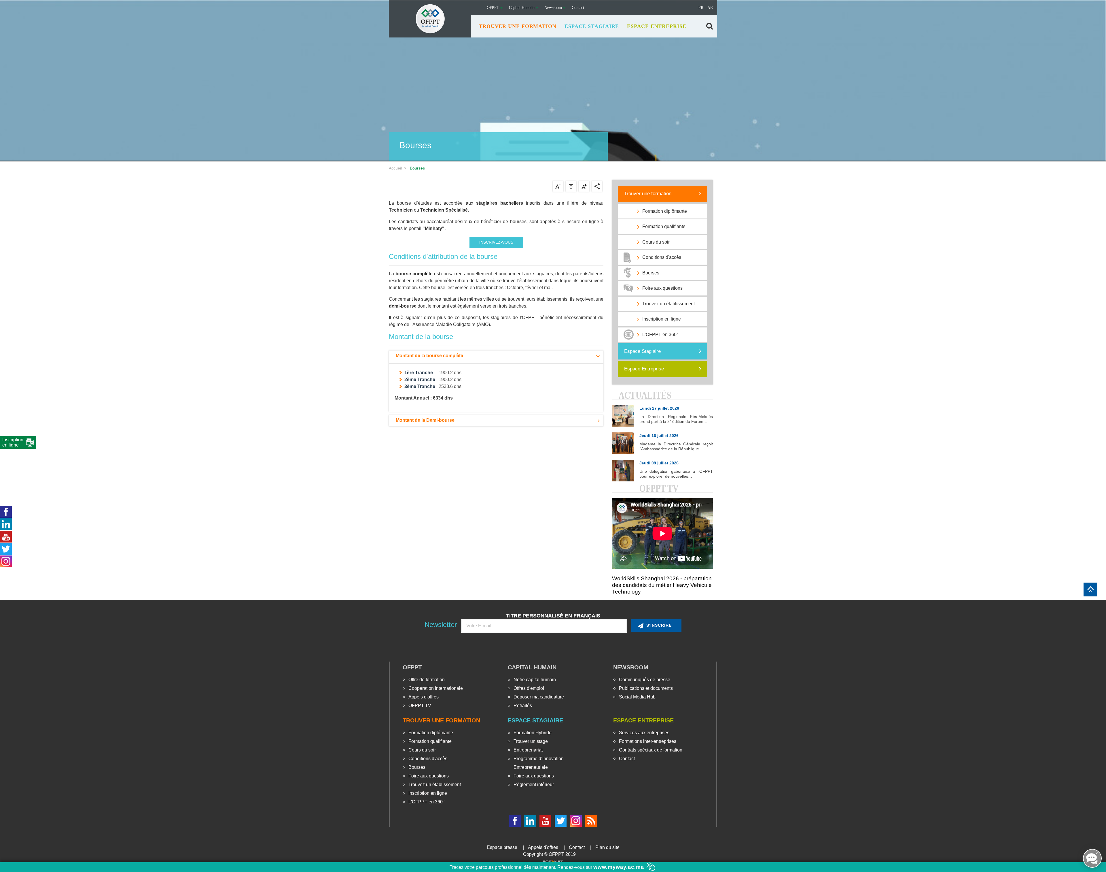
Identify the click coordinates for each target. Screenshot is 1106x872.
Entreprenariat (528, 749)
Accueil (395, 168)
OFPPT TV (419, 705)
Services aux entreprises (644, 732)
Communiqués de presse (644, 679)
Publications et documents (646, 688)
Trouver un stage (531, 741)
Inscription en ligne (427, 793)
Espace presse (502, 847)
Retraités (523, 705)
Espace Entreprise (644, 369)
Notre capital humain (535, 679)
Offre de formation (426, 679)
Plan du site (607, 847)
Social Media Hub (637, 696)
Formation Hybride (533, 732)
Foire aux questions (428, 775)
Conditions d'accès (427, 758)
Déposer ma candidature (539, 696)
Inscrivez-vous (496, 242)
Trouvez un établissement (434, 784)
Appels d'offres (423, 696)
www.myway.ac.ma (619, 867)
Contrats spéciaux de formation (650, 749)
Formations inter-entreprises (647, 741)
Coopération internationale (435, 688)
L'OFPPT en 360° (426, 801)
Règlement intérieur (534, 784)
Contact (578, 7)
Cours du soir (422, 749)
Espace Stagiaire (642, 351)
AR (710, 7)
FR (700, 7)
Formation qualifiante (430, 741)
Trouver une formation (647, 193)
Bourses (416, 767)
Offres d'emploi (529, 688)
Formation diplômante (430, 732)
